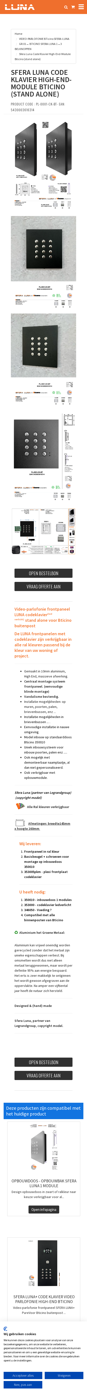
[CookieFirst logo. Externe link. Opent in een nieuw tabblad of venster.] (5, 1329)
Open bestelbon (43, 573)
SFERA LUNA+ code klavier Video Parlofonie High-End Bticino (44, 1299)
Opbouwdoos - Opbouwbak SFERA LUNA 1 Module (44, 1183)
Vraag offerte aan (43, 586)
